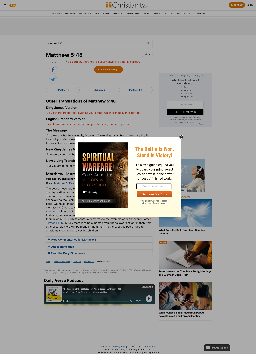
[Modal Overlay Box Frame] (128, 177)
